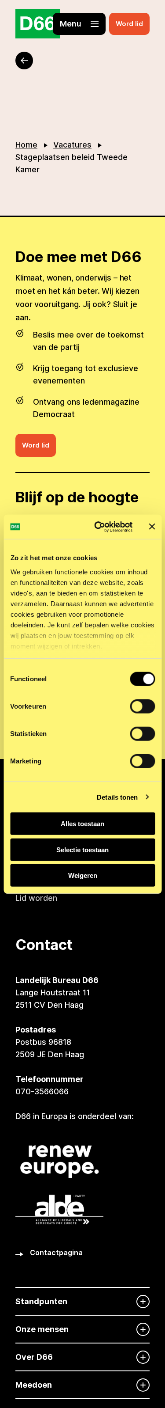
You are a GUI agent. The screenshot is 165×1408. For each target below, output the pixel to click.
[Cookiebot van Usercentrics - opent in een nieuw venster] (98, 526)
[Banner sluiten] (152, 527)
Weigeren (82, 875)
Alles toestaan (82, 823)
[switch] (142, 706)
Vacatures (72, 144)
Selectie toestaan (82, 849)
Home (26, 144)
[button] (79, 24)
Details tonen (117, 797)
